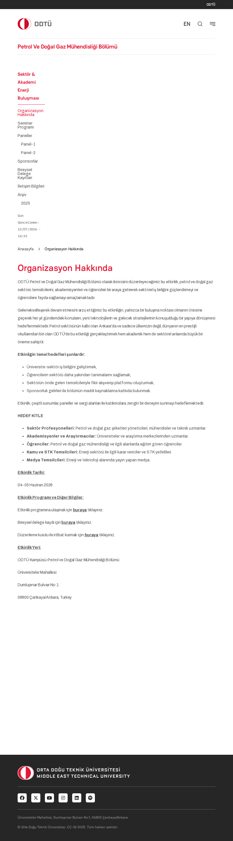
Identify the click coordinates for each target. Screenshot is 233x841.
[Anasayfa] (35, 24)
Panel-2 (28, 153)
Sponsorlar (28, 161)
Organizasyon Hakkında (30, 113)
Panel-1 (28, 144)
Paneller (25, 136)
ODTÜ (211, 4)
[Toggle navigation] (212, 24)
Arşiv (22, 195)
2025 (25, 203)
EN (187, 24)
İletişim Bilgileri (31, 186)
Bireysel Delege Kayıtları (25, 174)
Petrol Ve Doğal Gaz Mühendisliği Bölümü (67, 46)
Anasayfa (26, 248)
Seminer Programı (26, 125)
